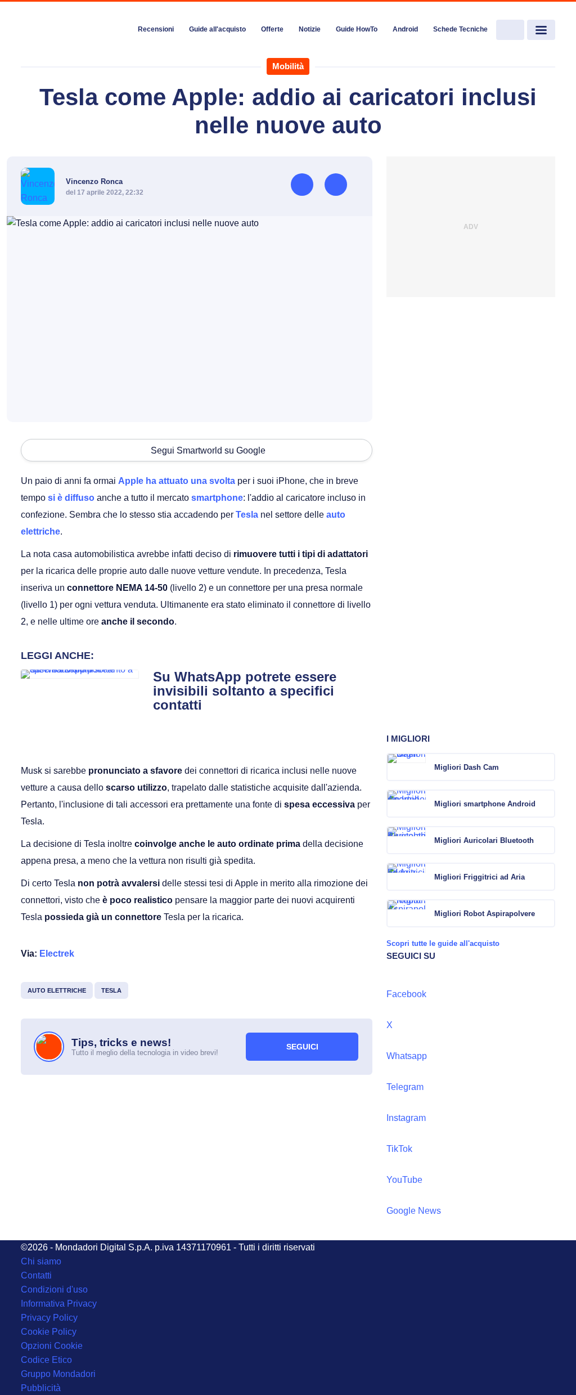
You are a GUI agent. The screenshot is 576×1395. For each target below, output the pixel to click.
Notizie (310, 29)
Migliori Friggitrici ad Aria (479, 877)
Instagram (406, 1118)
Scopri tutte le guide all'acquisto (443, 943)
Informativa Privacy (59, 1303)
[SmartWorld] (75, 30)
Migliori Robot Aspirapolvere (484, 913)
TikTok (399, 1149)
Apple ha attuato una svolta (176, 481)
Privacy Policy (49, 1317)
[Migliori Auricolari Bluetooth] (545, 840)
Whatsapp (406, 1056)
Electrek (56, 953)
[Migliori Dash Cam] (545, 767)
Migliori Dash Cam (466, 767)
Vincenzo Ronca (94, 181)
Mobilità (288, 66)
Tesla (247, 514)
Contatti (36, 1275)
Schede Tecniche (460, 29)
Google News (413, 1210)
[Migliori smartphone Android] (545, 803)
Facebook (406, 994)
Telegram (405, 1087)
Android (405, 29)
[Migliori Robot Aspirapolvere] (545, 913)
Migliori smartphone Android (485, 804)
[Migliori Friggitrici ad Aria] (545, 876)
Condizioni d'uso (54, 1289)
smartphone (217, 498)
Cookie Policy (48, 1331)
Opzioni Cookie (52, 1346)
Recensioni (156, 29)
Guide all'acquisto (217, 29)
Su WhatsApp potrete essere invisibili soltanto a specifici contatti (244, 690)
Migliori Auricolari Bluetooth (484, 840)
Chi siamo (41, 1261)
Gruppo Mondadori (58, 1374)
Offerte (272, 29)
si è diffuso (71, 498)
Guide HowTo (356, 29)
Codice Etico (46, 1360)
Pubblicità (41, 1388)
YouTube (404, 1180)
